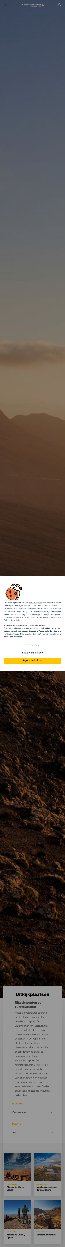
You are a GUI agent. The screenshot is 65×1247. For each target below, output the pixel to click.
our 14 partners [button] (35, 603)
